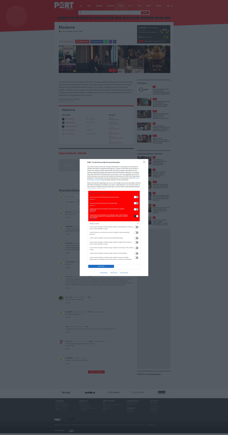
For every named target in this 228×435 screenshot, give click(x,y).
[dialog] (114, 217)
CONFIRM (101, 266)
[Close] (145, 162)
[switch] (136, 197)
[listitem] (114, 193)
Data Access (114, 272)
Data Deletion (104, 272)
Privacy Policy (124, 272)
